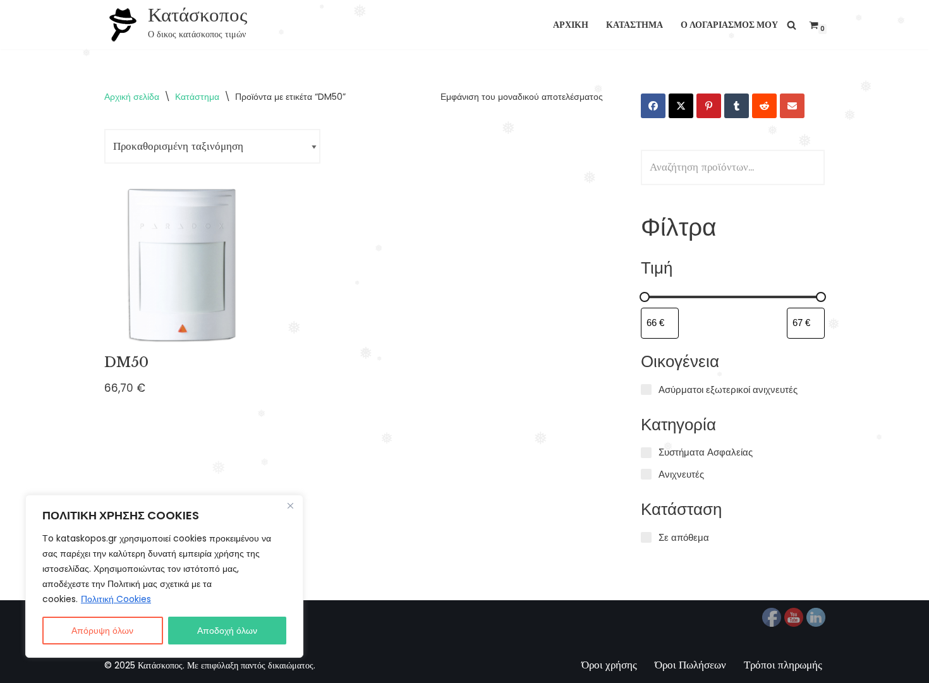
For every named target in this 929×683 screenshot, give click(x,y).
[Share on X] (681, 106)
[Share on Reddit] (764, 106)
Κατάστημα (634, 25)
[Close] (290, 505)
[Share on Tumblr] (736, 106)
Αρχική (570, 25)
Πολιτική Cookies (116, 599)
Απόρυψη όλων (102, 630)
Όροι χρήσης (609, 664)
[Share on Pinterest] (708, 106)
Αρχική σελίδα (131, 96)
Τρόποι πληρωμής (783, 664)
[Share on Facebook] (653, 106)
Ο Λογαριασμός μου (729, 25)
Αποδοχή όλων (227, 630)
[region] (164, 576)
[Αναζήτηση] (791, 25)
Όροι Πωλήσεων (690, 664)
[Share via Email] (792, 106)
